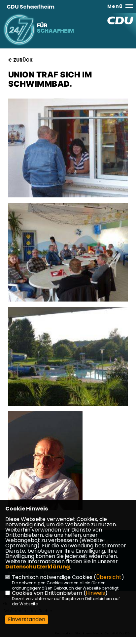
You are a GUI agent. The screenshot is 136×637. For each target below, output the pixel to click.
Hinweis (95, 593)
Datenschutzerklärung (37, 566)
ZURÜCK (22, 60)
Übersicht (108, 577)
